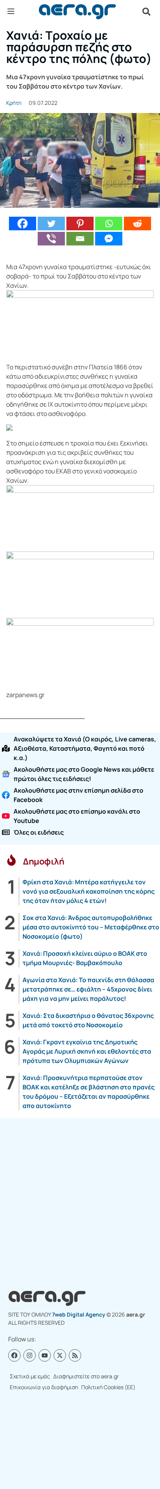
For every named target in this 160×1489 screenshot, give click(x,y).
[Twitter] (51, 223)
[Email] (80, 238)
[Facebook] (22, 223)
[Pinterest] (80, 223)
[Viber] (51, 238)
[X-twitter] (60, 1355)
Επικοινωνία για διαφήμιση (44, 1387)
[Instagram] (29, 1355)
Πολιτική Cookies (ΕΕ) (108, 1387)
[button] (146, 11)
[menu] (11, 11)
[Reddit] (137, 223)
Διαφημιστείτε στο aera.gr (86, 1376)
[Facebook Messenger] (108, 238)
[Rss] (75, 1355)
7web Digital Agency (78, 1314)
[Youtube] (44, 1355)
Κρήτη (13, 102)
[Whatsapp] (108, 223)
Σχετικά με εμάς (30, 1376)
